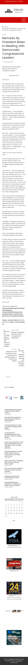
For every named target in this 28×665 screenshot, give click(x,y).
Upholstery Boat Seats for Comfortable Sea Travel (12, 477)
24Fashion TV (12, 595)
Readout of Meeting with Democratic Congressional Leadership (17, 334)
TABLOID (18, 9)
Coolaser (11, 387)
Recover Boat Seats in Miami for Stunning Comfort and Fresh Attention (14, 470)
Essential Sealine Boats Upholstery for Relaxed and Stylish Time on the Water (13, 483)
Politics (4, 34)
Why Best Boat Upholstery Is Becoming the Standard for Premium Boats (13, 418)
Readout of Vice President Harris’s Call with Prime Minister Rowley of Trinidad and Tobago (11, 355)
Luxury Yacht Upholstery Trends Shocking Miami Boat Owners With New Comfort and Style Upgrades (14, 444)
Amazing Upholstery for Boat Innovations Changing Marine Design (13, 426)
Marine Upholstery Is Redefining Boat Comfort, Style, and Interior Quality (14, 462)
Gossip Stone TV (14, 571)
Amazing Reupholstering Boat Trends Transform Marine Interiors (13, 411)
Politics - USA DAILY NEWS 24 (10, 320)
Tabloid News (18, 12)
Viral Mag (18, 661)
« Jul (13, 521)
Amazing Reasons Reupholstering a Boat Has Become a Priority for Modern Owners (13, 435)
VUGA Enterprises (12, 545)
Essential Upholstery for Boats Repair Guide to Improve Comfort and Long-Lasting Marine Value (13, 454)
